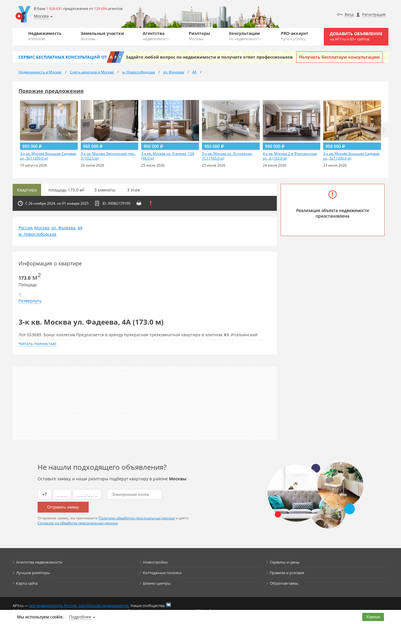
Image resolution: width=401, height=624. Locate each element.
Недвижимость (45, 35)
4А (79, 227)
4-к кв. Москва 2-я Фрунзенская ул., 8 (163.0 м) (290, 156)
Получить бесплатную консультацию (339, 57)
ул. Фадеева (63, 227)
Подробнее (80, 617)
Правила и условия (287, 572)
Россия (25, 227)
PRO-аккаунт (294, 35)
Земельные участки (102, 35)
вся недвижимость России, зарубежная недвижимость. (79, 605)
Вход (349, 14)
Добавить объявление (356, 36)
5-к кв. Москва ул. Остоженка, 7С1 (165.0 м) (227, 156)
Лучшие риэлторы (33, 572)
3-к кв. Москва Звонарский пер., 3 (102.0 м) (108, 156)
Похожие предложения (51, 90)
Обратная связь (284, 583)
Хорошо (373, 617)
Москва (41, 227)
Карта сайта (27, 583)
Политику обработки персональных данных (137, 518)
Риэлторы (199, 35)
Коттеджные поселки (162, 572)
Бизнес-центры (157, 583)
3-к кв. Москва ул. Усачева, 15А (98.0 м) (167, 156)
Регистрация (373, 14)
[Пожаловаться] (150, 203)
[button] (384, 130)
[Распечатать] (139, 203)
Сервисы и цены (284, 562)
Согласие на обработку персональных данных (78, 522)
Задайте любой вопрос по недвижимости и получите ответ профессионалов (209, 57)
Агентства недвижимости (39, 562)
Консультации (245, 35)
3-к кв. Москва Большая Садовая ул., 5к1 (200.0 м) (48, 156)
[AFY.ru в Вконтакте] (168, 604)
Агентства (156, 35)
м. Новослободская (37, 234)
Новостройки (155, 562)
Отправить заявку (63, 507)
